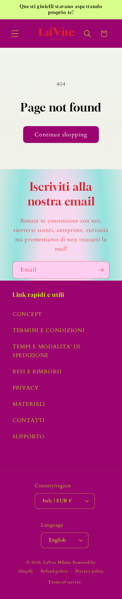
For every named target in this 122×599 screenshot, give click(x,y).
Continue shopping (60, 135)
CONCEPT (27, 314)
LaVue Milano (57, 562)
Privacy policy (89, 571)
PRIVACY (26, 387)
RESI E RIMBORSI (37, 371)
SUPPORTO (29, 436)
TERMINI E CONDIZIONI (48, 330)
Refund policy (54, 571)
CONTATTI (29, 420)
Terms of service (64, 582)
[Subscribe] (101, 270)
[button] (15, 34)
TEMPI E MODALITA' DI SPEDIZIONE (46, 351)
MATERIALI (29, 404)
